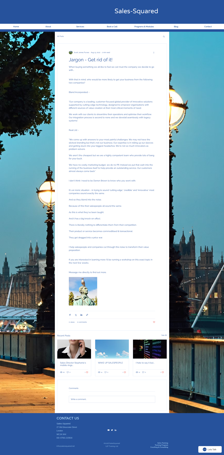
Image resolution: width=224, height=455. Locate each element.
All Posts (60, 36)
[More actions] (153, 52)
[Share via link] (87, 315)
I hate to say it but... (145, 362)
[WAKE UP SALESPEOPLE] (112, 349)
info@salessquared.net (65, 446)
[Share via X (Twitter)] (76, 315)
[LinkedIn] (115, 430)
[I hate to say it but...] (150, 349)
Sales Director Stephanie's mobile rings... (73, 363)
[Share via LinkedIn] (81, 315)
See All (164, 335)
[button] (164, 36)
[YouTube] (108, 430)
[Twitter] (112, 430)
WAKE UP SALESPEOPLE (110, 362)
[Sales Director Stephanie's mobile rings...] (74, 349)
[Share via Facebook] (70, 315)
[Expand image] (83, 291)
